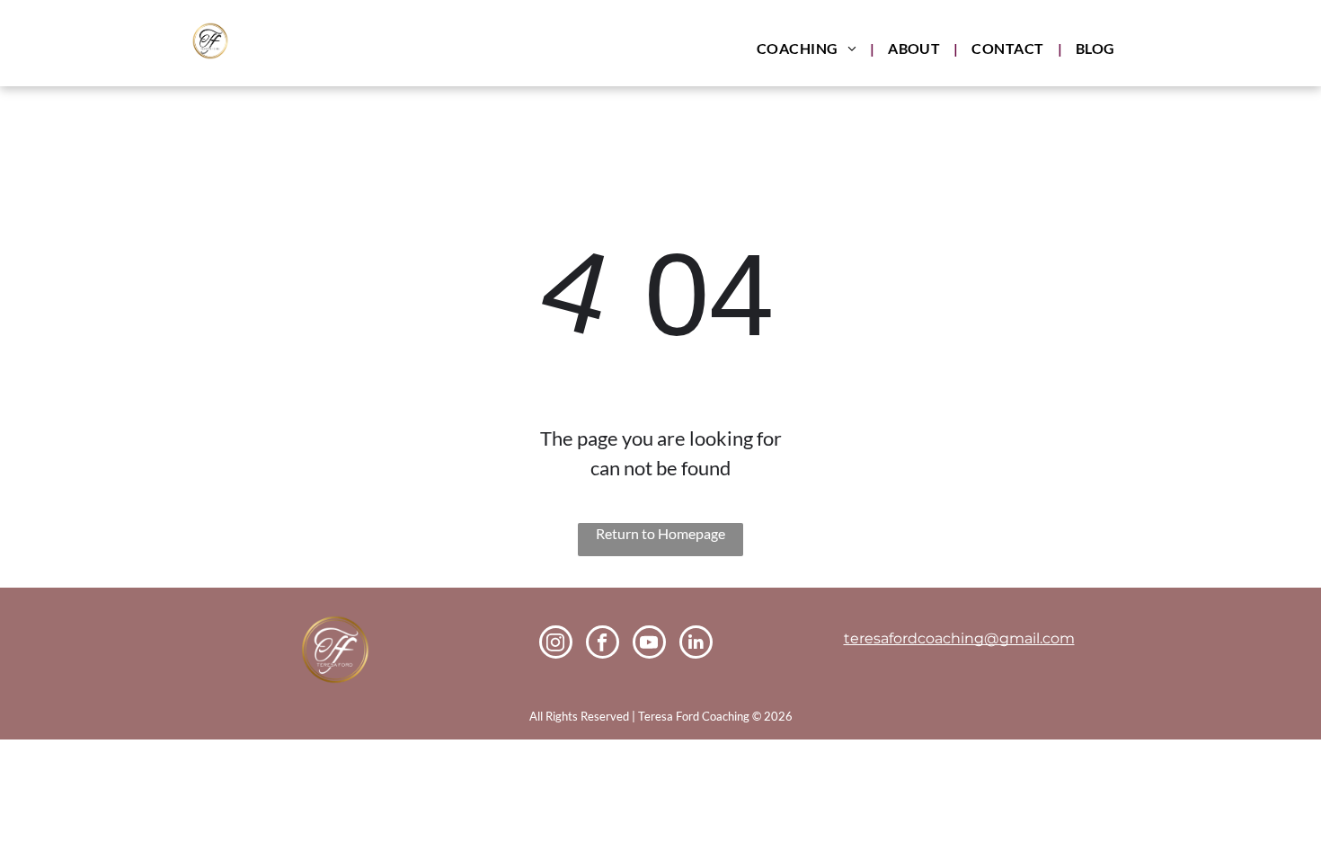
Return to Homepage (660, 533)
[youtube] (649, 644)
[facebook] (602, 644)
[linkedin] (696, 644)
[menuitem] (808, 48)
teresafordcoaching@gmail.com (959, 638)
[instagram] (555, 644)
